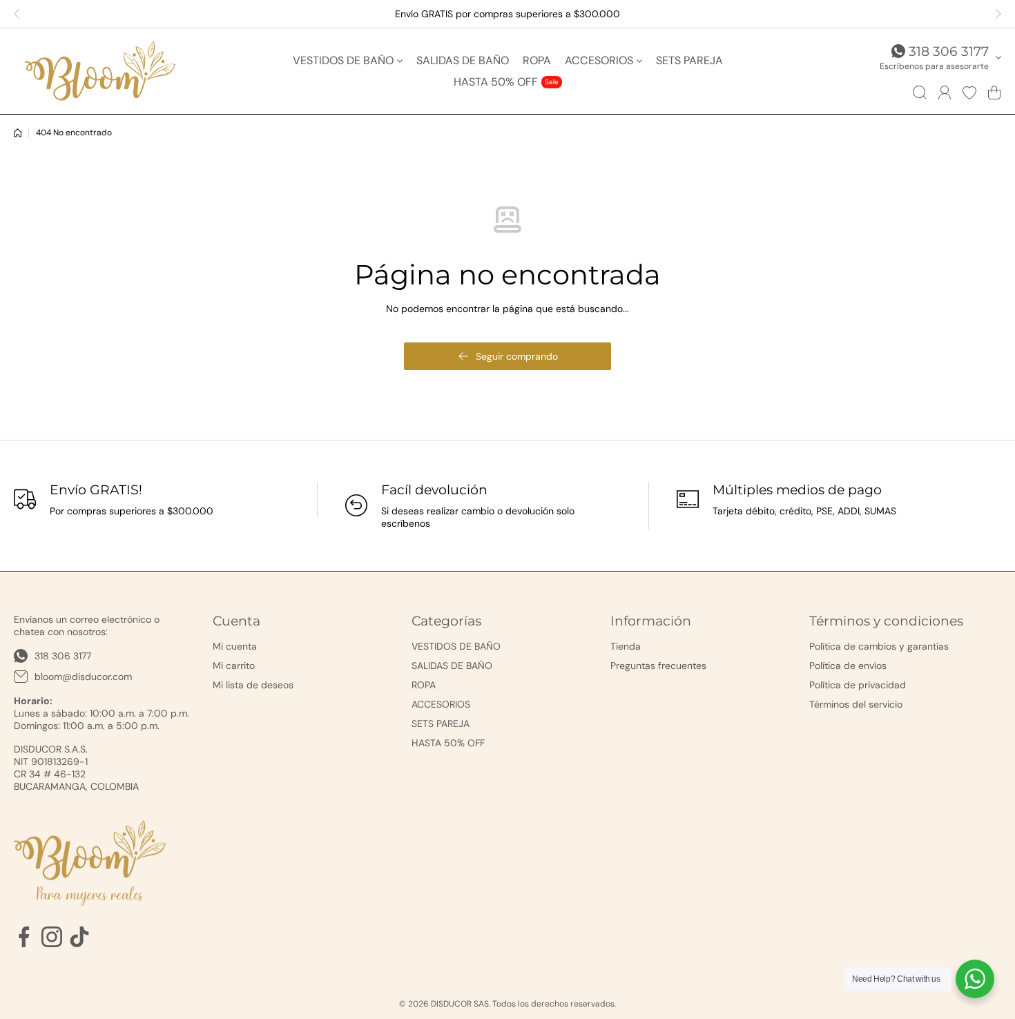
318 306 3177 (949, 51)
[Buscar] (920, 92)
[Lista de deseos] (969, 92)
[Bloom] (100, 71)
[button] (21, 14)
